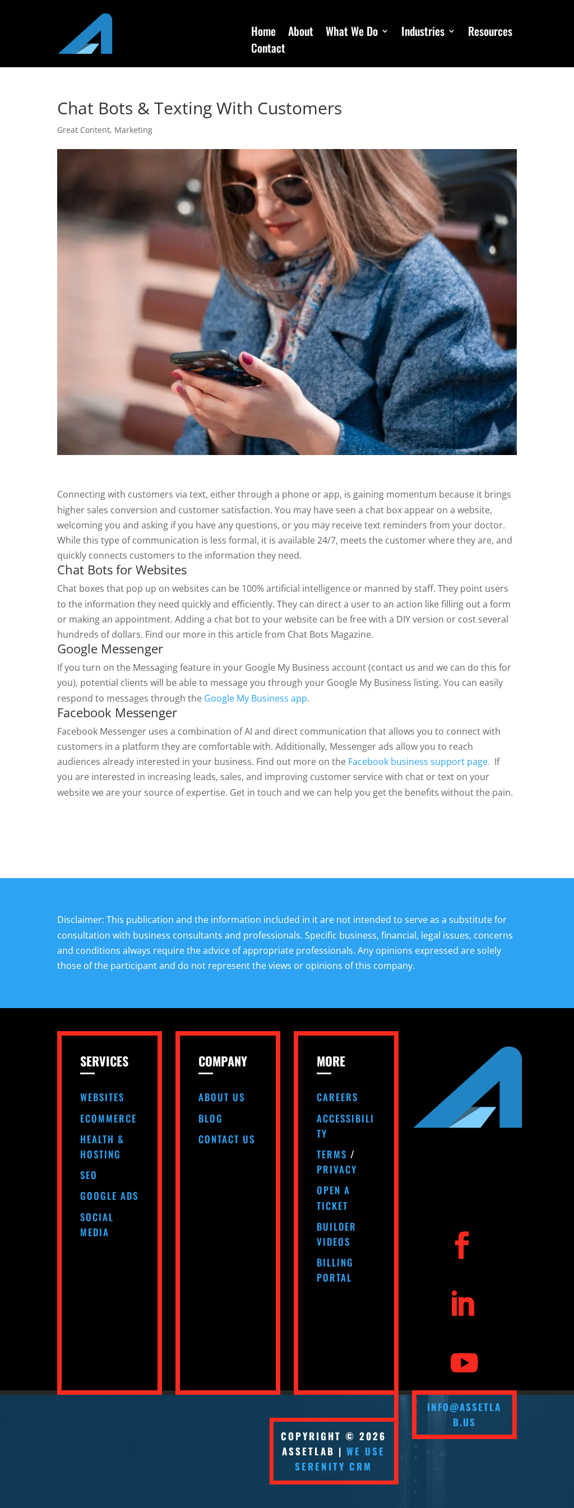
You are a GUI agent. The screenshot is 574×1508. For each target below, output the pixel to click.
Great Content (83, 129)
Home (263, 33)
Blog (210, 1118)
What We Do (352, 33)
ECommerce (108, 1118)
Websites (102, 1097)
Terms (332, 1154)
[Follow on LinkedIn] (462, 1304)
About (300, 33)
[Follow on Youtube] (464, 1363)
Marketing (133, 129)
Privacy (337, 1169)
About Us (221, 1097)
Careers (337, 1097)
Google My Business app (255, 698)
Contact (268, 50)
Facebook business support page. (420, 761)
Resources (490, 33)
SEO (89, 1175)
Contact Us (226, 1139)
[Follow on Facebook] (462, 1245)
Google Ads (109, 1196)
